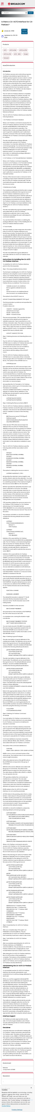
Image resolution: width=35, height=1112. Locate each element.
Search (30, 12)
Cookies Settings (17, 1109)
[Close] (31, 1087)
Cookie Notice (6, 1106)
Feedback (24, 30)
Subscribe (24, 32)
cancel (26, 13)
